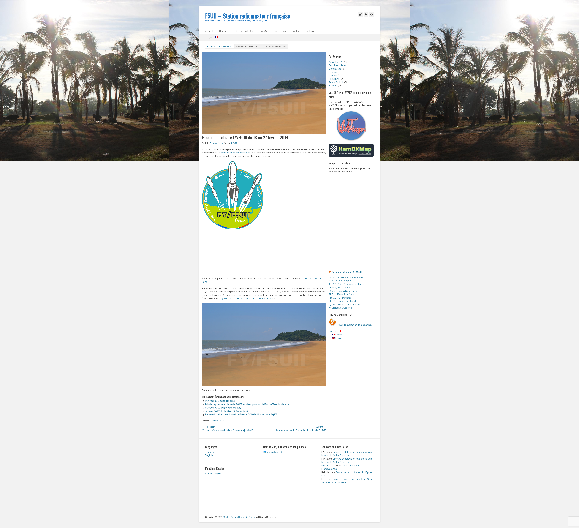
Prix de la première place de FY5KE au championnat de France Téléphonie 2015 (247, 404)
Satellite (333, 85)
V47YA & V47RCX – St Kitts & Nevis (346, 277)
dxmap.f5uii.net (274, 452)
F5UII (235, 143)
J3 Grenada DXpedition (341, 308)
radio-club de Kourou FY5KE (236, 152)
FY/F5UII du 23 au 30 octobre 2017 (223, 407)
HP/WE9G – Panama (340, 297)
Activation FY (225, 46)
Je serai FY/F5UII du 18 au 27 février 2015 (226, 411)
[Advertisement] (264, 255)
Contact (296, 31)
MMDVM (333, 75)
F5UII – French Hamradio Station (239, 517)
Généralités (335, 68)
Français (339, 334)
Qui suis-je (224, 31)
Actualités (311, 31)
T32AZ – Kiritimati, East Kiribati (344, 304)
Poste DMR (334, 78)
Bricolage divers (337, 65)
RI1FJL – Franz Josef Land (342, 294)
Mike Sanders (328, 465)
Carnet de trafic (244, 31)
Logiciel (333, 72)
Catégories (280, 31)
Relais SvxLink (336, 82)
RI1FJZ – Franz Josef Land (342, 301)
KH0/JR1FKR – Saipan (340, 280)
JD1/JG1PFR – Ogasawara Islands (346, 284)
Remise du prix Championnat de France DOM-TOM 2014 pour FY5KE (241, 414)
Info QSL (263, 31)
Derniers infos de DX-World (347, 272)
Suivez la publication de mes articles (354, 325)
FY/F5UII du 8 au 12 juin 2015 (220, 401)
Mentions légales (213, 473)
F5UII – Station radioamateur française (247, 15)
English (339, 338)
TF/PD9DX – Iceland (340, 287)
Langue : (210, 37)
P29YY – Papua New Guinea (343, 291)
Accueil (209, 31)
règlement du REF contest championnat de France (247, 298)
